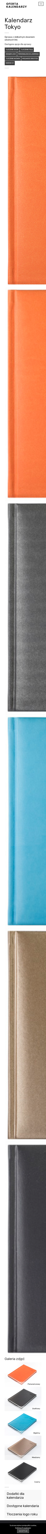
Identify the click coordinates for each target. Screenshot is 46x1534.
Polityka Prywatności (23, 1528)
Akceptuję (23, 1531)
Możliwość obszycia (30, 58)
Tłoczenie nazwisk (13, 58)
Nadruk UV (10, 63)
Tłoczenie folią (27, 50)
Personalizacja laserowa (28, 54)
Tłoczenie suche (12, 50)
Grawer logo (11, 54)
